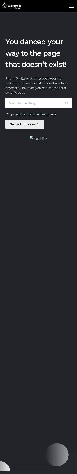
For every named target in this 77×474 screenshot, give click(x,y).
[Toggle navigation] (71, 6)
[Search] (67, 103)
